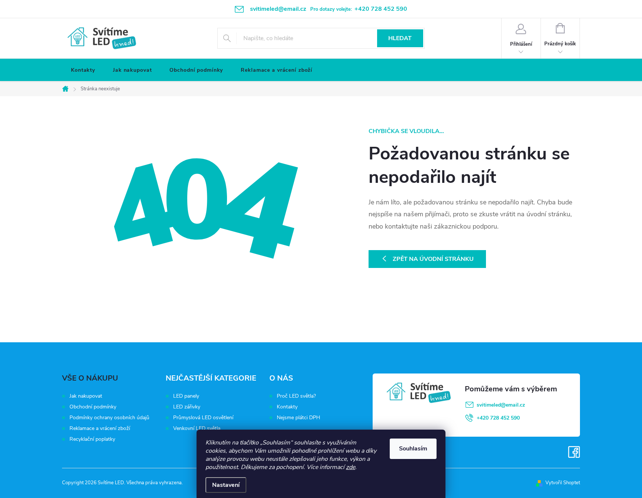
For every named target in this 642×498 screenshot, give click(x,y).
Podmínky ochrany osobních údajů (109, 417)
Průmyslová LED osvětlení (203, 418)
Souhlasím (413, 448)
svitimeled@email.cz (501, 404)
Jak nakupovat (85, 396)
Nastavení (226, 485)
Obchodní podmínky (92, 406)
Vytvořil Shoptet (562, 482)
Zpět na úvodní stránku (433, 259)
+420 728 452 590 (498, 417)
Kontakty (287, 407)
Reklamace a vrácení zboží (99, 428)
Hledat (400, 38)
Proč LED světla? (296, 396)
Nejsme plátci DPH (298, 418)
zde (350, 467)
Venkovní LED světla (196, 428)
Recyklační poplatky (92, 439)
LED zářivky (186, 407)
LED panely (186, 396)
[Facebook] (574, 452)
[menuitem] (83, 70)
